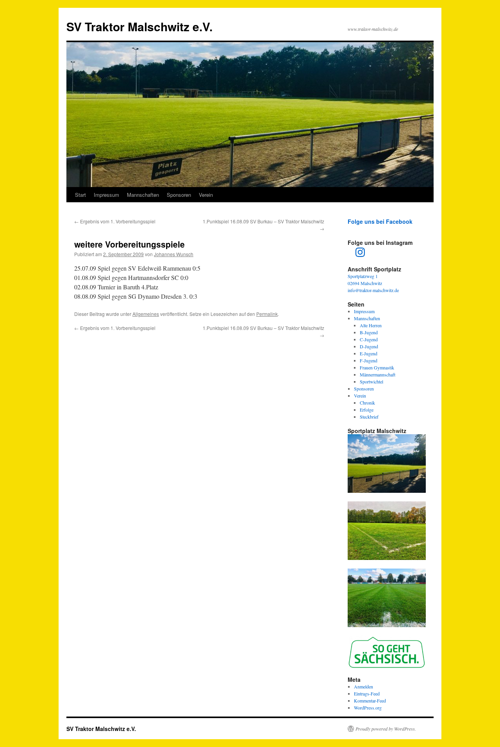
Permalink (267, 313)
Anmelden (363, 686)
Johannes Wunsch (173, 254)
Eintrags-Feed (367, 693)
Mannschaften (143, 194)
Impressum (106, 194)
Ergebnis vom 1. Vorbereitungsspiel (114, 221)
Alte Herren (371, 325)
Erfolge (366, 409)
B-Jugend (369, 332)
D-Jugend (369, 346)
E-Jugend (368, 353)
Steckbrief (369, 417)
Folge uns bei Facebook (380, 221)
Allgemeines (145, 313)
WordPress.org (368, 707)
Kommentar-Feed (370, 700)
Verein (206, 194)
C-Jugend (369, 339)
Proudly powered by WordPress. (385, 729)
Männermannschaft (377, 374)
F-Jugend (368, 360)
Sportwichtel (371, 381)
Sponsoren (179, 194)
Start (80, 194)
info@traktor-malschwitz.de (373, 290)
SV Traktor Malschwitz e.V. (139, 26)
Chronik (367, 402)
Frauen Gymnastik (377, 367)
